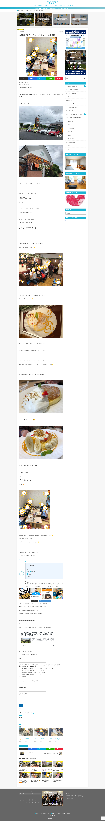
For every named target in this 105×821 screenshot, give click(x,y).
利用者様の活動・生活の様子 (73, 89)
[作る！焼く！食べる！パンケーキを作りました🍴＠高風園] (56, 732)
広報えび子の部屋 (70, 138)
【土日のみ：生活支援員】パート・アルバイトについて (33, 670)
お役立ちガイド (70, 103)
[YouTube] (70, 5)
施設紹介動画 (69, 110)
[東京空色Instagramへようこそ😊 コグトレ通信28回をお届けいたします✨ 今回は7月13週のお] (58, 593)
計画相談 (55, 5)
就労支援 (50, 5)
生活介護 (45, 5)
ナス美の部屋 (69, 135)
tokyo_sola (33, 571)
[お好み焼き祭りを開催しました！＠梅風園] (41, 732)
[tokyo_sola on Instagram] (19, 559)
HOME (19, 10)
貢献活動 (68, 149)
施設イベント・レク (24, 10)
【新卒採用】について (26, 677)
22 (35, 800)
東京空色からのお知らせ (72, 107)
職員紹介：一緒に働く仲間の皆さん (74, 114)
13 (29, 799)
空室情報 (65, 5)
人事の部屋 (69, 131)
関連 (29, 576)
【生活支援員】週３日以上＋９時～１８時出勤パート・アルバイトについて (37, 668)
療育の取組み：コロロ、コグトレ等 (74, 86)
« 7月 (29, 806)
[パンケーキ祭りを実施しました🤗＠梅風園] (26, 732)
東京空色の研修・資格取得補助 (73, 117)
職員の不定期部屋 (70, 142)
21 (32, 800)
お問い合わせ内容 (23, 693)
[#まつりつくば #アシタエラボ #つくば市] (24, 593)
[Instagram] (72, 5)
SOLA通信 (69, 100)
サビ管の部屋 (69, 121)
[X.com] (68, 5)
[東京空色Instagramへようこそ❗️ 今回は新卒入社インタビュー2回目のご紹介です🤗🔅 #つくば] (35, 593)
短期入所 (34, 5)
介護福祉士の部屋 (70, 128)
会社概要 (60, 5)
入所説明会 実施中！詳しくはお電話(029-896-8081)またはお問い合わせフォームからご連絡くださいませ (52, 8)
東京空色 (52, 3)
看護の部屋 (69, 124)
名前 (20, 658)
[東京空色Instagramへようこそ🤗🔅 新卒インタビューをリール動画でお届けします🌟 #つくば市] (47, 593)
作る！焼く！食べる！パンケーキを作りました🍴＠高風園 (56, 739)
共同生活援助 (39, 5)
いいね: (29, 574)
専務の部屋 (69, 145)
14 (32, 799)
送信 (21, 705)
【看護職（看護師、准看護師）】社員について (31, 674)
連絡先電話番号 (23, 687)
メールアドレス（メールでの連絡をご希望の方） (30, 680)
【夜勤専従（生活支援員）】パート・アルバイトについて (33, 672)
